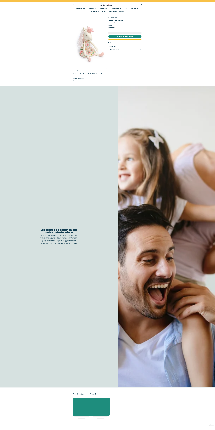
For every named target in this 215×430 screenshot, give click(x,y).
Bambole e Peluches (80, 8)
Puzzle (103, 11)
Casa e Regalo (134, 8)
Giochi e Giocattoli (116, 8)
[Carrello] (141, 4)
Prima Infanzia (94, 11)
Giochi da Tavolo (104, 8)
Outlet (121, 11)
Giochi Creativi (92, 8)
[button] (124, 36)
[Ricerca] (73, 4)
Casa (109, 17)
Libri (126, 8)
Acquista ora (125, 39)
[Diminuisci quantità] (110, 33)
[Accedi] (139, 4)
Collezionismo (112, 11)
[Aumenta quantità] (140, 33)
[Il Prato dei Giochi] (105, 4)
